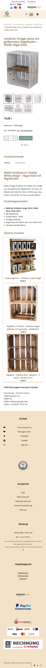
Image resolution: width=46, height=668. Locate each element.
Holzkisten (29, 24)
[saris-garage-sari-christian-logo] (19, 14)
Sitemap (23, 510)
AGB (23, 492)
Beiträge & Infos (24, 432)
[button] (25, 144)
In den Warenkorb (25, 138)
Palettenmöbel (23, 576)
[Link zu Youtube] (34, 665)
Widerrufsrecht (23, 497)
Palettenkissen (23, 573)
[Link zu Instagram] (37, 665)
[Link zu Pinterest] (41, 665)
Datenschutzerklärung (23, 505)
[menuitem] (18, 1)
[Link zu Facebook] (31, 665)
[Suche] (25, 14)
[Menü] (30, 14)
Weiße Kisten (38, 24)
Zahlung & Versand (23, 501)
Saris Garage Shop (18, 24)
